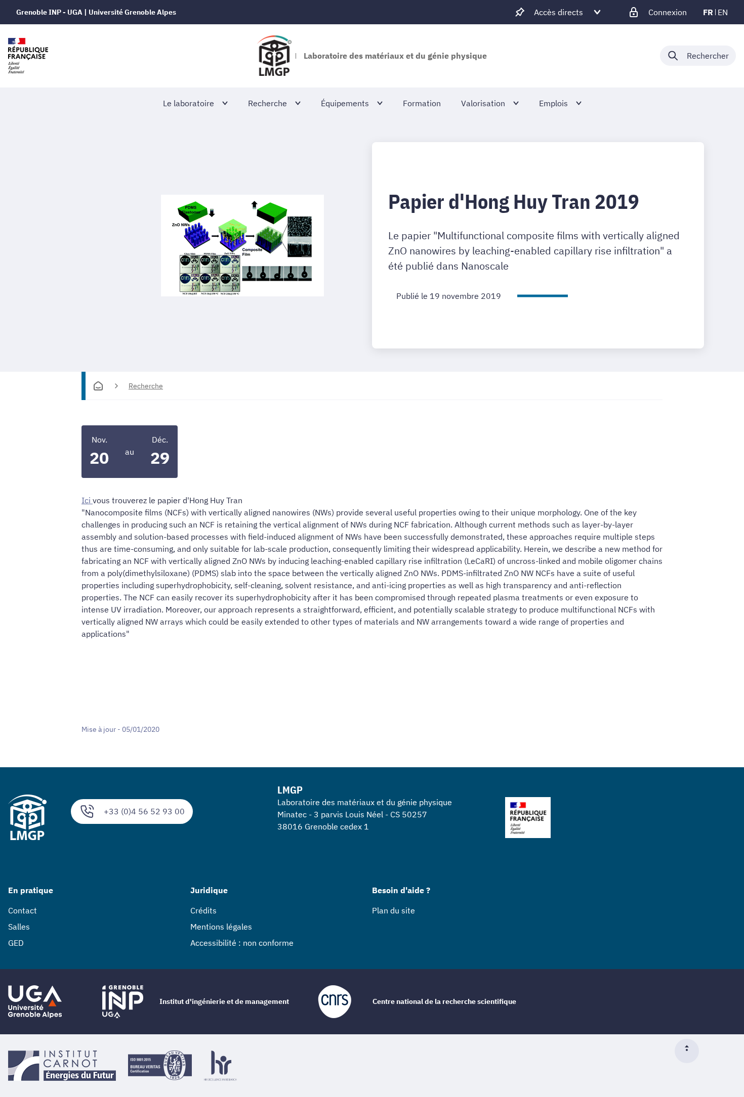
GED (16, 943)
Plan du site (393, 910)
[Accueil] (98, 386)
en (723, 12)
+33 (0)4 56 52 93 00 (144, 811)
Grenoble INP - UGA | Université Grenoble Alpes (96, 12)
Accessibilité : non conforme (242, 943)
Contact (22, 910)
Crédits (203, 910)
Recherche (146, 385)
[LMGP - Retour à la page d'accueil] (274, 55)
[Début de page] (691, 1051)
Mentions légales (221, 927)
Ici (86, 500)
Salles (19, 927)
